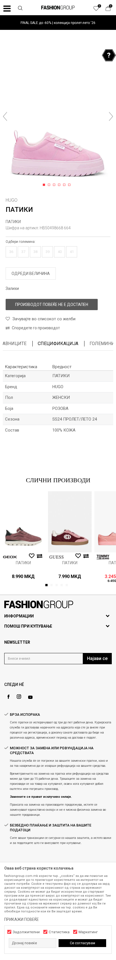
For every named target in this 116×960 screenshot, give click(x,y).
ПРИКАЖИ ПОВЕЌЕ (21, 919)
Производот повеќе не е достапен (51, 304)
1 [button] (45, 185)
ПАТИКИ (13, 221)
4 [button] (60, 185)
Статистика (59, 932)
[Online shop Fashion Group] (58, 7)
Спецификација (58, 343)
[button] (20, 8)
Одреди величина (31, 273)
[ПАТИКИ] (23, 521)
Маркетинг (88, 932)
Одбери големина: (20, 242)
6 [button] (70, 185)
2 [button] (50, 185)
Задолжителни (26, 932)
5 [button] (65, 185)
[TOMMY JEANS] (103, 557)
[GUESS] (56, 557)
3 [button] (55, 185)
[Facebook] (8, 697)
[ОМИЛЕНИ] (99, 10)
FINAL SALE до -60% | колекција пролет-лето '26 (58, 23)
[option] (58, 22)
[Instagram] (19, 696)
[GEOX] (10, 557)
